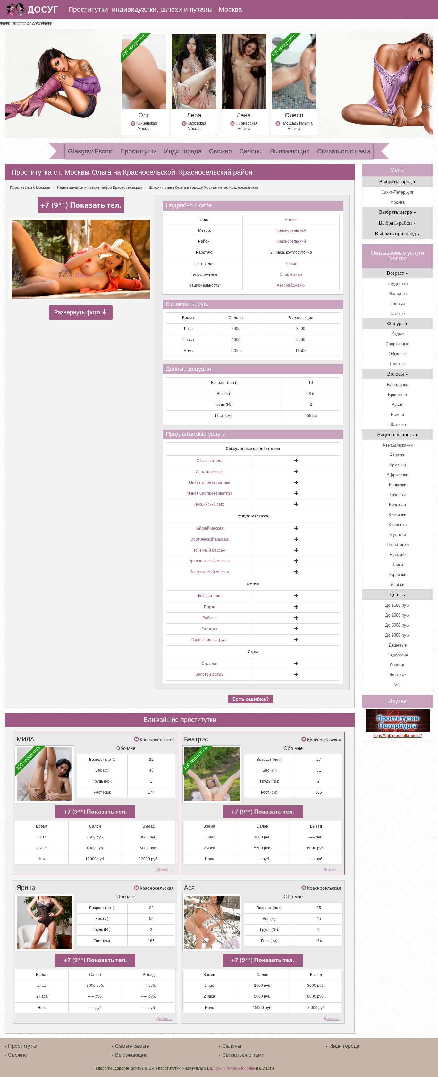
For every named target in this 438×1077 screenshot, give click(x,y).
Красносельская (291, 230)
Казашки (397, 494)
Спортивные (291, 274)
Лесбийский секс (209, 504)
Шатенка (397, 424)
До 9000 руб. (397, 635)
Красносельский (291, 241)
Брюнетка (397, 394)
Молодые (397, 293)
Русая (397, 404)
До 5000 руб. (397, 625)
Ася (189, 887)
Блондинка (397, 384)
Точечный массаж (209, 550)
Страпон (209, 663)
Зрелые (397, 303)
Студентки (397, 283)
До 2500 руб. (397, 615)
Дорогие (397, 665)
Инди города (183, 151)
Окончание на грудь (209, 640)
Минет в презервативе (209, 482)
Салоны (251, 151)
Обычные (398, 354)
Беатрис (196, 739)
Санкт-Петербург (397, 192)
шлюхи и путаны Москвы (232, 1068)
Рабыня (209, 618)
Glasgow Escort (90, 151)
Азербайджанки (291, 285)
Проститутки (138, 151)
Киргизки (397, 504)
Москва (291, 219)
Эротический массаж (209, 539)
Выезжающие (290, 151)
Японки (397, 584)
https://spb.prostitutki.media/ (398, 736)
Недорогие (397, 655)
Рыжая (397, 414)
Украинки (397, 574)
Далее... (164, 869)
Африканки (397, 475)
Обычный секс (210, 460)
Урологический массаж (209, 561)
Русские (398, 554)
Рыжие (291, 263)
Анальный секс (209, 471)
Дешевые (398, 645)
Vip (397, 684)
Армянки (397, 465)
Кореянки (398, 524)
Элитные (397, 675)
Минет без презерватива (209, 493)
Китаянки (397, 514)
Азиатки (397, 455)
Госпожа (209, 629)
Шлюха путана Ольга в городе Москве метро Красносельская (203, 187)
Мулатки (397, 534)
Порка (209, 607)
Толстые (397, 363)
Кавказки (397, 484)
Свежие (220, 151)
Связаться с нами (343, 151)
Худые (397, 334)
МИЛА (25, 739)
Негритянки (398, 544)
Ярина (26, 887)
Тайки (397, 564)
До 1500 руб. (397, 605)
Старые (397, 313)
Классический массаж (209, 572)
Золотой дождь (209, 674)
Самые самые (132, 1046)
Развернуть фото (78, 312)
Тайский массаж (209, 528)
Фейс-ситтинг (209, 596)
